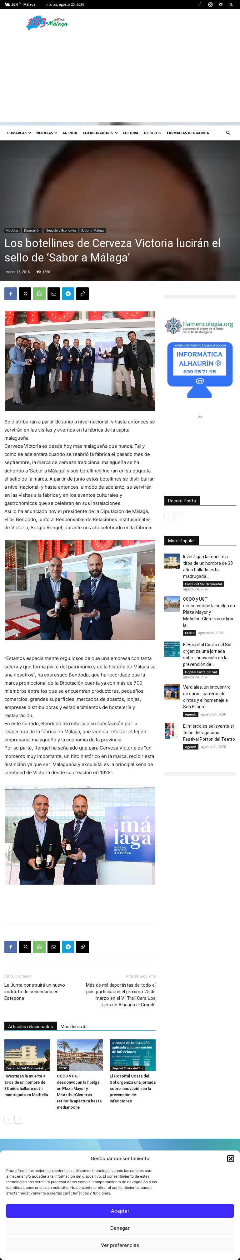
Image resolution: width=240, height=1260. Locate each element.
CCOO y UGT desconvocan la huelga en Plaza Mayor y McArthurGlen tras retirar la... (209, 612)
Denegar (120, 1228)
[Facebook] (200, 4)
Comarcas (17, 132)
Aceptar (120, 1211)
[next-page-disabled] (178, 517)
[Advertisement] (120, 78)
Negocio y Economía (61, 230)
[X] (231, 4)
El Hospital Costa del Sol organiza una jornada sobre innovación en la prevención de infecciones (133, 1088)
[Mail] (220, 4)
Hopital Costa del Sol (127, 1068)
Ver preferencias (120, 1245)
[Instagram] (210, 4)
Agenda (69, 132)
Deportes (152, 132)
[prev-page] (8, 1120)
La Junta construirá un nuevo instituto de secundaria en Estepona (34, 991)
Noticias (44, 132)
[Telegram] (68, 293)
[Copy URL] (82, 293)
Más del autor (74, 1026)
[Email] (54, 293)
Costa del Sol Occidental (24, 1068)
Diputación (32, 230)
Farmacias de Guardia (188, 132)
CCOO (63, 1068)
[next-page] (18, 1120)
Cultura (130, 132)
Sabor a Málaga (92, 230)
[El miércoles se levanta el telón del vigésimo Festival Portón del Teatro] (172, 731)
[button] (231, 1158)
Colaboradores (98, 132)
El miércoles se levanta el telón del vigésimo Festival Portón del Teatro (209, 733)
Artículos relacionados (30, 1026)
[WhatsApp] (39, 293)
